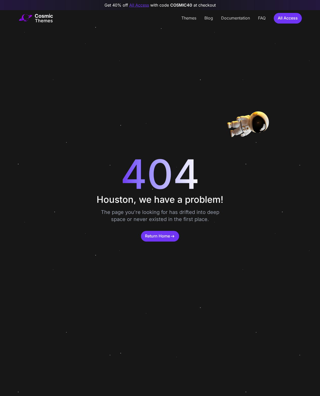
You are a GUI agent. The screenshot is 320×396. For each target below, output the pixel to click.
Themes (188, 18)
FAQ (262, 18)
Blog (208, 18)
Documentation (235, 18)
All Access (139, 5)
